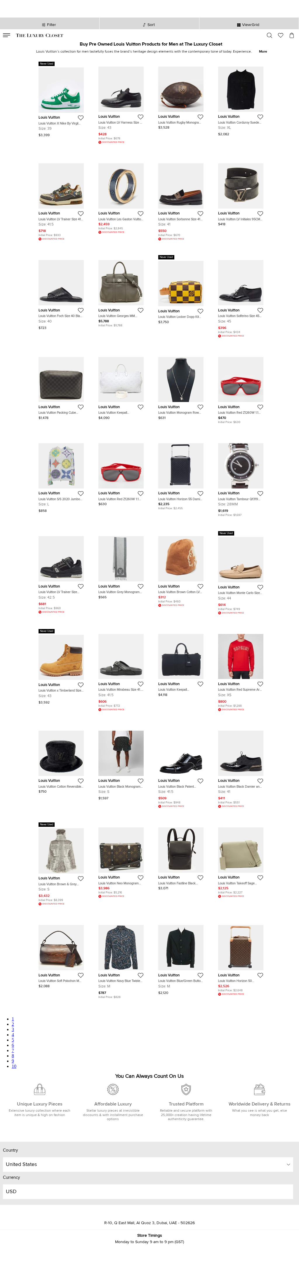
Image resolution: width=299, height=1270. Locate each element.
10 (14, 1066)
